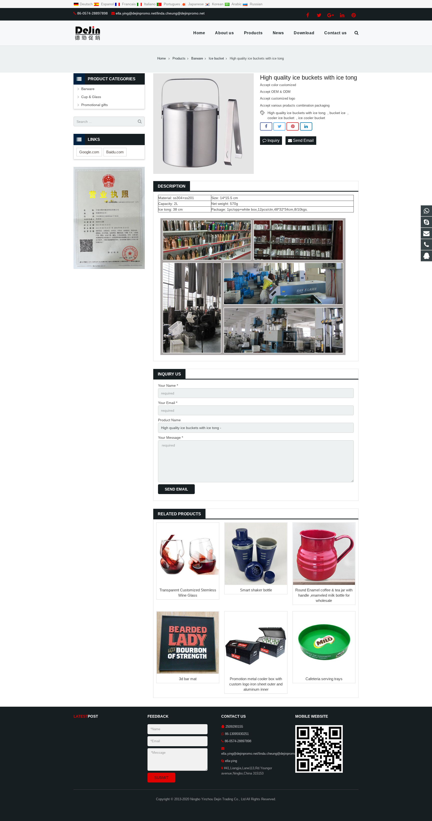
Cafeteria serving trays (324, 679)
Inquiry (273, 140)
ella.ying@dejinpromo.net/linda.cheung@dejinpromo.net (160, 13)
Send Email (303, 140)
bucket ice (338, 113)
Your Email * (167, 403)
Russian (255, 4)
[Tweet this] (279, 126)
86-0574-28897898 (92, 13)
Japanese (196, 4)
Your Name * (168, 385)
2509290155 (234, 726)
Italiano (149, 4)
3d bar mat (187, 679)
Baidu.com (115, 152)
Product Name (169, 420)
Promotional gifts (94, 105)
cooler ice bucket (281, 118)
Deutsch (87, 4)
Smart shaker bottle (256, 590)
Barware (87, 89)
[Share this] (266, 126)
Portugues (172, 4)
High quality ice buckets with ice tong (297, 113)
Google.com (89, 152)
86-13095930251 (237, 734)
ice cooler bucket (311, 118)
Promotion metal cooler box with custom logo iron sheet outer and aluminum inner (255, 684)
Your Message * (170, 438)
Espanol (107, 4)
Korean (217, 4)
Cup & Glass (91, 97)
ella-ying (231, 761)
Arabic (236, 4)
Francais (129, 4)
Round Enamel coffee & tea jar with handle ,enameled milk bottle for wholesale (323, 595)
